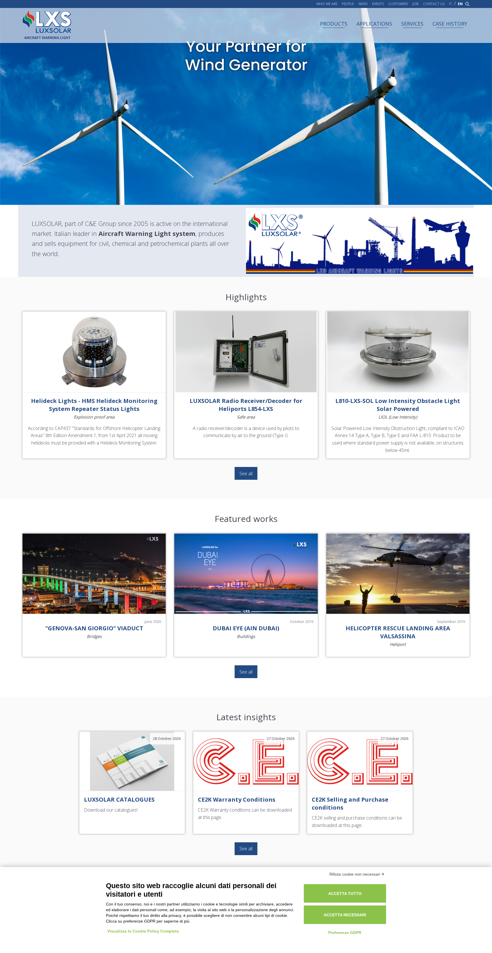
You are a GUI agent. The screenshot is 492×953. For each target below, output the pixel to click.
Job (416, 4)
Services (412, 23)
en (460, 4)
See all (246, 473)
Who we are (326, 4)
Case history (449, 23)
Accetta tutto (345, 893)
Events (378, 4)
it (450, 4)
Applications (374, 23)
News (363, 4)
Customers (398, 4)
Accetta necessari (345, 915)
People (348, 4)
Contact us (433, 4)
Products (333, 23)
